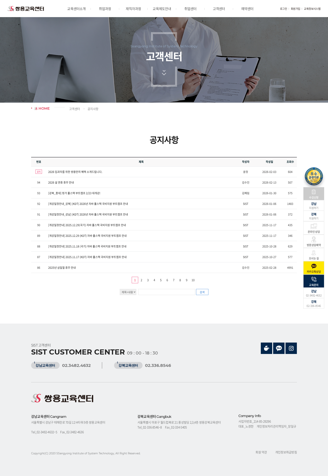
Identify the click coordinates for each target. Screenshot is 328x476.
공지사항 (93, 108)
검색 (202, 292)
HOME (44, 108)
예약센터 (247, 8)
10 (193, 280)
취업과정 (105, 8)
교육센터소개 (76, 8)
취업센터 (190, 8)
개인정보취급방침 (286, 452)
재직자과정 (133, 8)
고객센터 (219, 8)
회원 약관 (261, 452)
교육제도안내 (162, 8)
